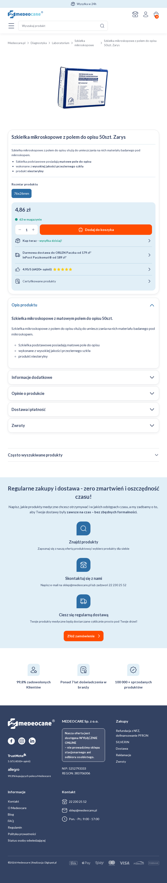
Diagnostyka (39, 43)
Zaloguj (146, 14)
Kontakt (135, 14)
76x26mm (21, 193)
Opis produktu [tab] (24, 305)
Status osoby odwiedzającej (26, 840)
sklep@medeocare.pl (83, 810)
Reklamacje (123, 755)
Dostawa (122, 748)
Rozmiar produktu (25, 184)
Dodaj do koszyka (99, 229)
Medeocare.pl (16, 43)
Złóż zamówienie (81, 636)
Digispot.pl (51, 862)
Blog (11, 814)
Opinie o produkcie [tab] (28, 393)
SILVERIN (122, 742)
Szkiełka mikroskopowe (84, 43)
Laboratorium (60, 43)
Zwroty (121, 761)
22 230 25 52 (78, 801)
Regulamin (15, 827)
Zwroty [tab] (18, 425)
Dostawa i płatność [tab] (29, 409)
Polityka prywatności (22, 834)
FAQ (11, 821)
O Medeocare (17, 808)
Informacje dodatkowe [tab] (32, 377)
